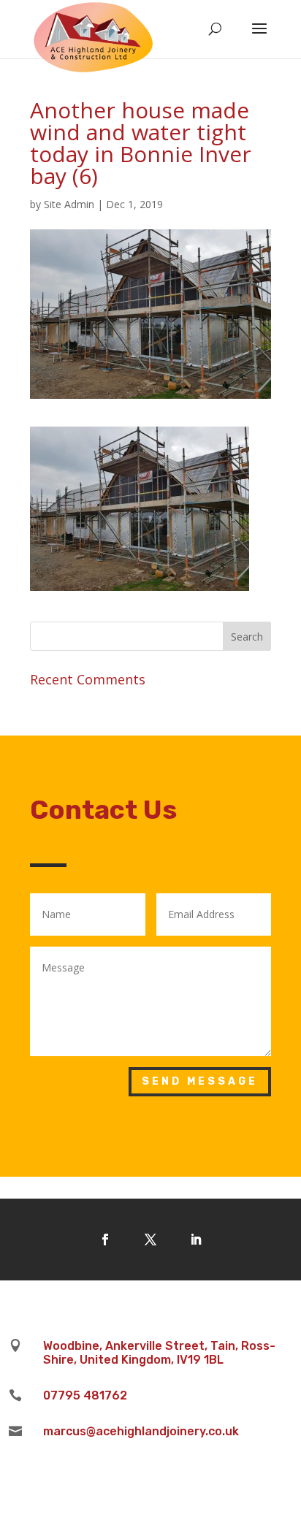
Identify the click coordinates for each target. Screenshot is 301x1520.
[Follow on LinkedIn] (196, 1239)
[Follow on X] (150, 1239)
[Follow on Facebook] (105, 1239)
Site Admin (69, 204)
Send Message (200, 1081)
